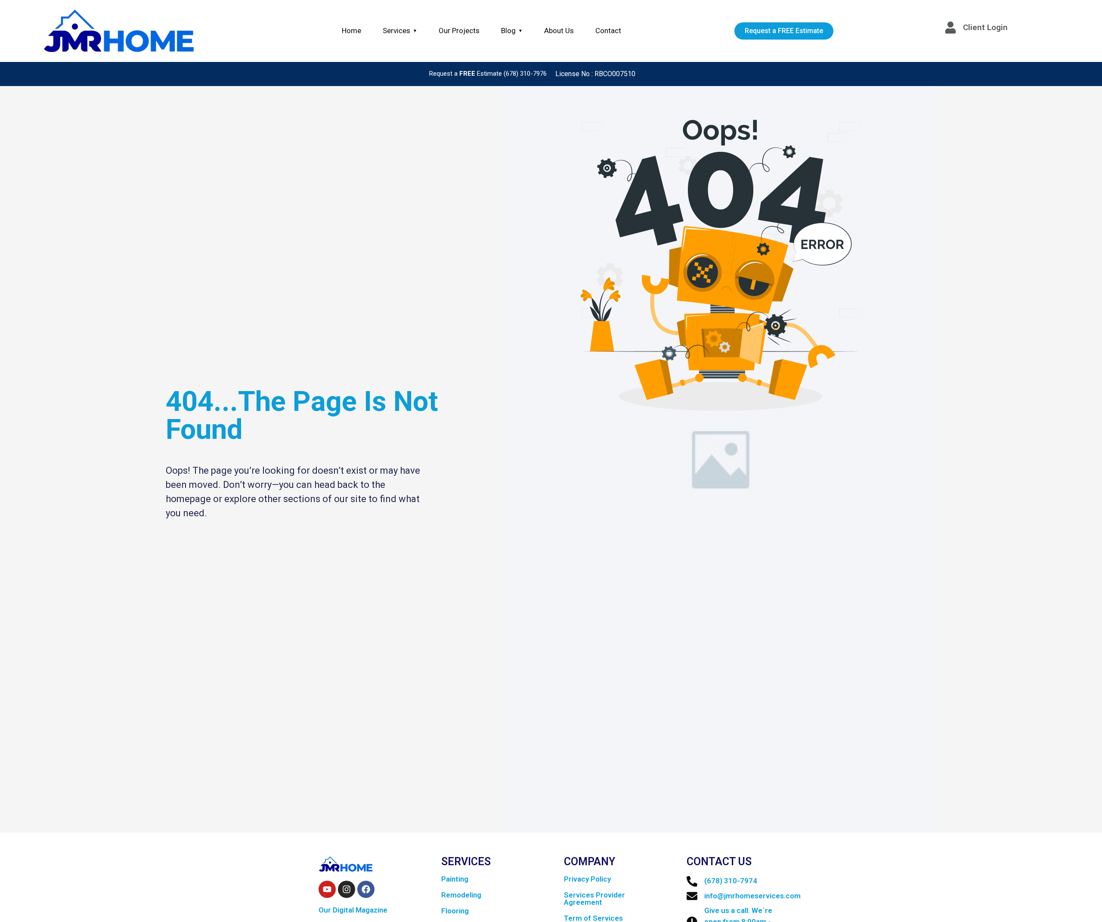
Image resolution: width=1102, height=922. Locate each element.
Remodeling (461, 895)
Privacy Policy (587, 879)
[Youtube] (327, 889)
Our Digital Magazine (353, 910)
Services (400, 30)
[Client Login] (950, 28)
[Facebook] (366, 889)
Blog (512, 30)
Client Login (985, 27)
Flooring (455, 911)
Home (351, 30)
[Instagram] (346, 889)
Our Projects (459, 30)
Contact (608, 30)
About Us (559, 30)
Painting (454, 879)
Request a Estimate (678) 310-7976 (488, 73)
